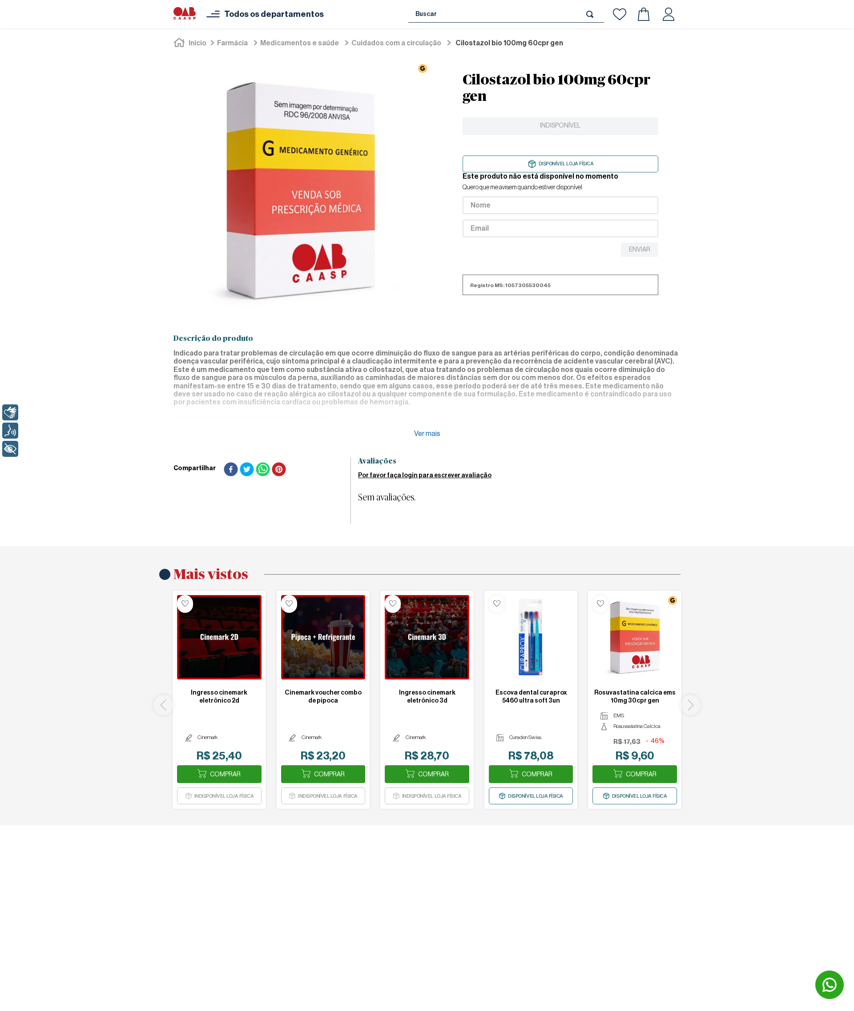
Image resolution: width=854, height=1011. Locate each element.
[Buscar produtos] (591, 14)
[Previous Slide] (163, 705)
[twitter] (247, 470)
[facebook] (231, 470)
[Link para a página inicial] (190, 43)
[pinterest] (279, 470)
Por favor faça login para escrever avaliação (424, 475)
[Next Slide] (691, 705)
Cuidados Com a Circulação (396, 43)
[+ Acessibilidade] (10, 449)
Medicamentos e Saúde (299, 43)
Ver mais (427, 433)
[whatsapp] (263, 470)
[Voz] (10, 431)
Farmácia (232, 43)
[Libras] (10, 412)
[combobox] (506, 14)
